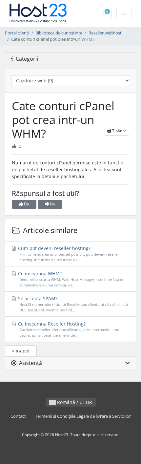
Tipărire (119, 131)
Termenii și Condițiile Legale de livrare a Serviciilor (83, 416)
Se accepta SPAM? (72, 303)
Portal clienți (17, 33)
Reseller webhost (105, 33)
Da (26, 204)
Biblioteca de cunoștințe (58, 33)
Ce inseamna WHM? (70, 278)
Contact (18, 416)
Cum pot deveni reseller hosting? (68, 253)
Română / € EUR (74, 402)
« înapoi (21, 351)
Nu (52, 204)
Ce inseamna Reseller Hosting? (68, 329)
